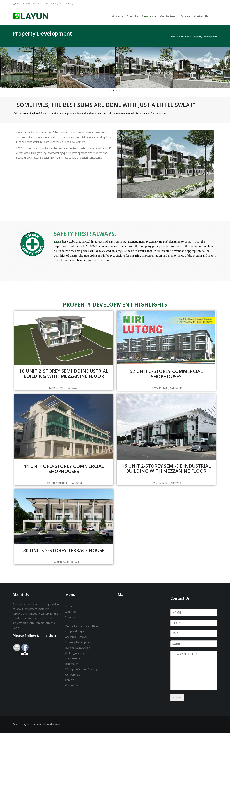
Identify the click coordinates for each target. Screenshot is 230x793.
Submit (177, 697)
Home (119, 16)
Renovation (72, 663)
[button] (4, 67)
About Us (133, 16)
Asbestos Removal (76, 637)
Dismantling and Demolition (81, 626)
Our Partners (168, 16)
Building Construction (77, 647)
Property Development (78, 642)
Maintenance (72, 658)
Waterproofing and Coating (81, 669)
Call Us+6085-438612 (28, 3)
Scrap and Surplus (75, 631)
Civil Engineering (74, 653)
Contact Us (201, 16)
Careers (185, 16)
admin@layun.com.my (61, 3)
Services (147, 16)
